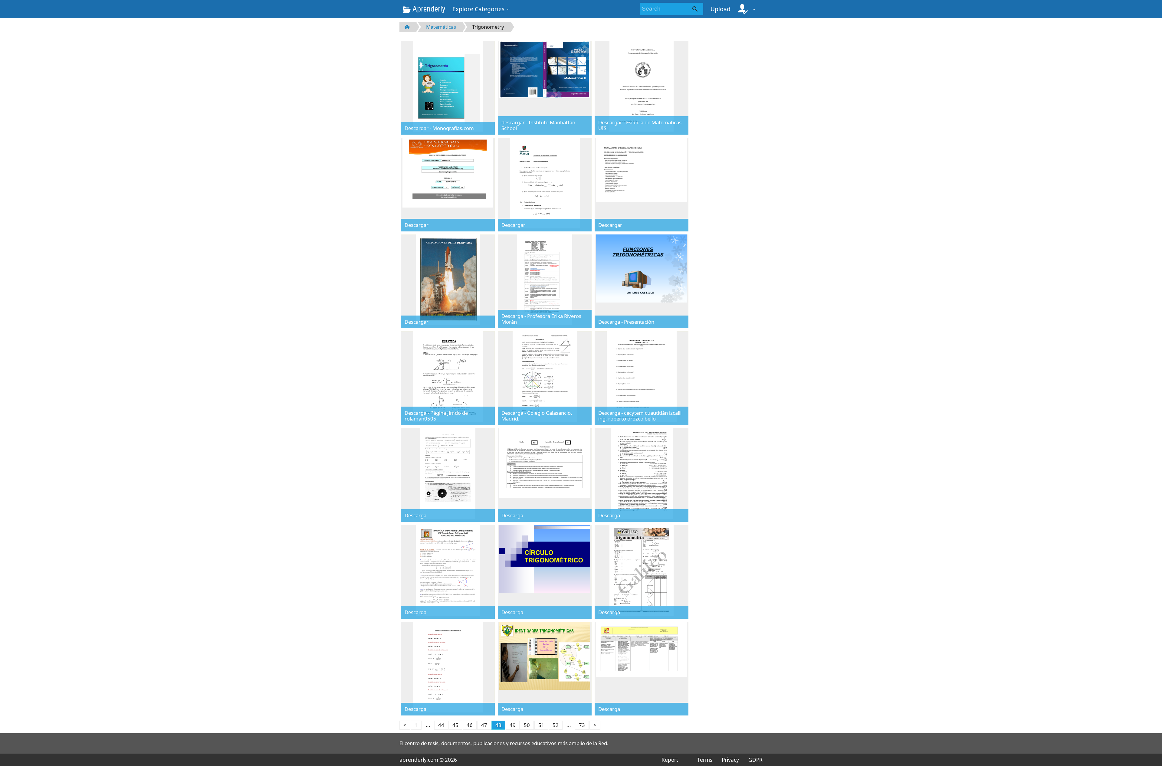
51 (541, 725)
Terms (704, 759)
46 (470, 725)
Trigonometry (488, 26)
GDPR (755, 759)
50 (527, 725)
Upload (720, 9)
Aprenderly (428, 9)
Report (669, 759)
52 (556, 725)
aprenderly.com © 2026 (428, 759)
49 (513, 725)
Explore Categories (478, 9)
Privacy (730, 759)
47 (484, 725)
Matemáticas (441, 26)
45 (455, 725)
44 (441, 725)
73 (582, 725)
